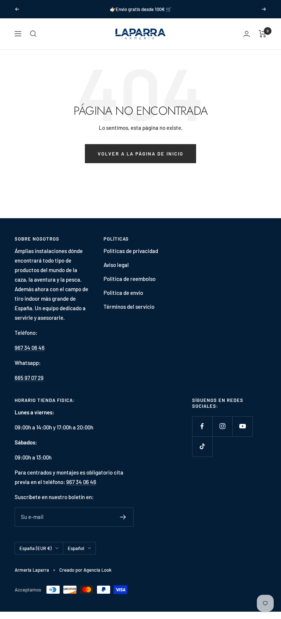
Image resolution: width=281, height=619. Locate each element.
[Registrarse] (123, 517)
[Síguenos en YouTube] (242, 426)
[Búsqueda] (33, 33)
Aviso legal (116, 264)
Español (76, 548)
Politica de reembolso (130, 278)
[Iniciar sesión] (246, 34)
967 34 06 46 (30, 347)
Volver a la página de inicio (140, 154)
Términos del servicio (129, 306)
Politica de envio (123, 292)
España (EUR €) (35, 548)
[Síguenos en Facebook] (202, 426)
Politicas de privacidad (131, 251)
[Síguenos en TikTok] (202, 446)
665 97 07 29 (29, 377)
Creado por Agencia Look (85, 570)
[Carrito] (262, 33)
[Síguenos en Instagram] (222, 426)
